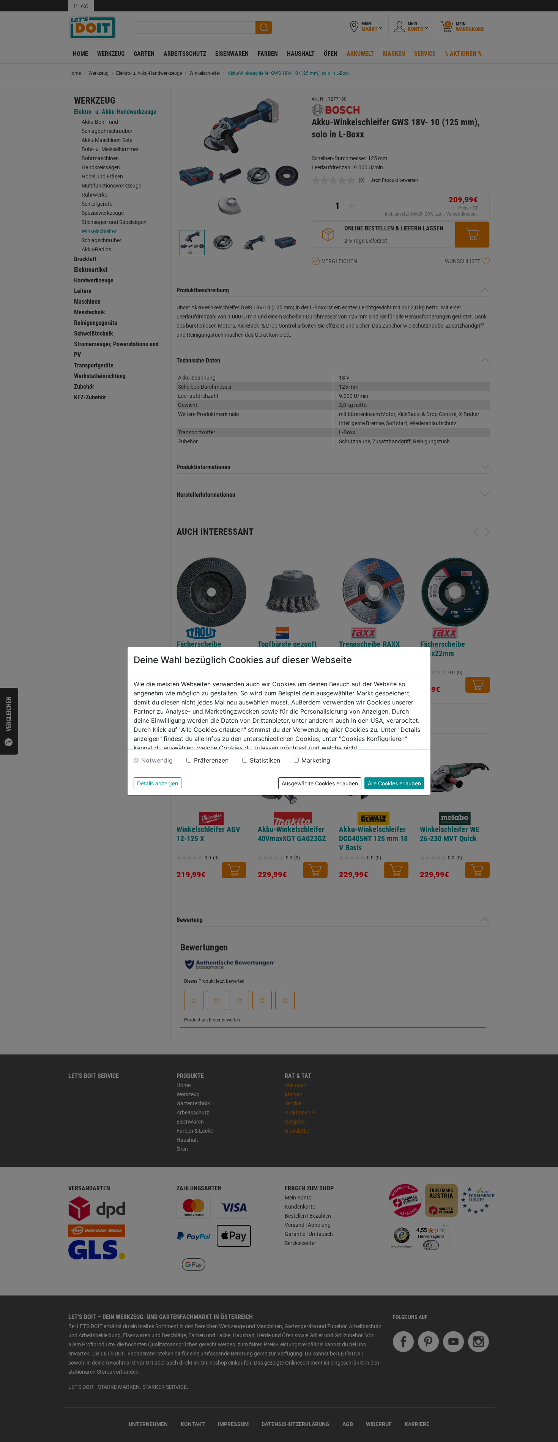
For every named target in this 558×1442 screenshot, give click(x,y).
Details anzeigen (157, 783)
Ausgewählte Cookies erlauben (320, 783)
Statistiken (265, 760)
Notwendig (157, 760)
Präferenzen (211, 760)
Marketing (315, 760)
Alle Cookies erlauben (394, 783)
